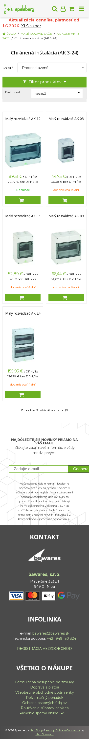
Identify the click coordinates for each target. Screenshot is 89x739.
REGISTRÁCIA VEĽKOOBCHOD (44, 648)
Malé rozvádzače (36, 33)
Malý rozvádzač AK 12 (23, 118)
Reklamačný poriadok (44, 697)
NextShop (36, 730)
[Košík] (71, 9)
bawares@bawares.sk (50, 633)
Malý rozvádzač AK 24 (23, 313)
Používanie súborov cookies (44, 708)
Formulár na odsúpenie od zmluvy (44, 682)
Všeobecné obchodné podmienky (44, 692)
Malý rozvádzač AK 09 (66, 216)
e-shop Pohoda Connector (63, 730)
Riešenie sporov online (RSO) (44, 713)
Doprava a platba (44, 687)
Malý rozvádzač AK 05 (23, 216)
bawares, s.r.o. (44, 574)
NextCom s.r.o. (45, 734)
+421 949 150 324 (61, 638)
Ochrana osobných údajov (44, 703)
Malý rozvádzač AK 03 (66, 118)
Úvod (11, 33)
